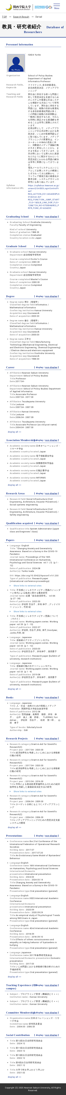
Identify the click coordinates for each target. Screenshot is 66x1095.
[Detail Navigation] (56, 6)
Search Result (21, 17)
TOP (4, 17)
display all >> (14, 432)
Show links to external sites (27, 585)
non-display (51, 217)
